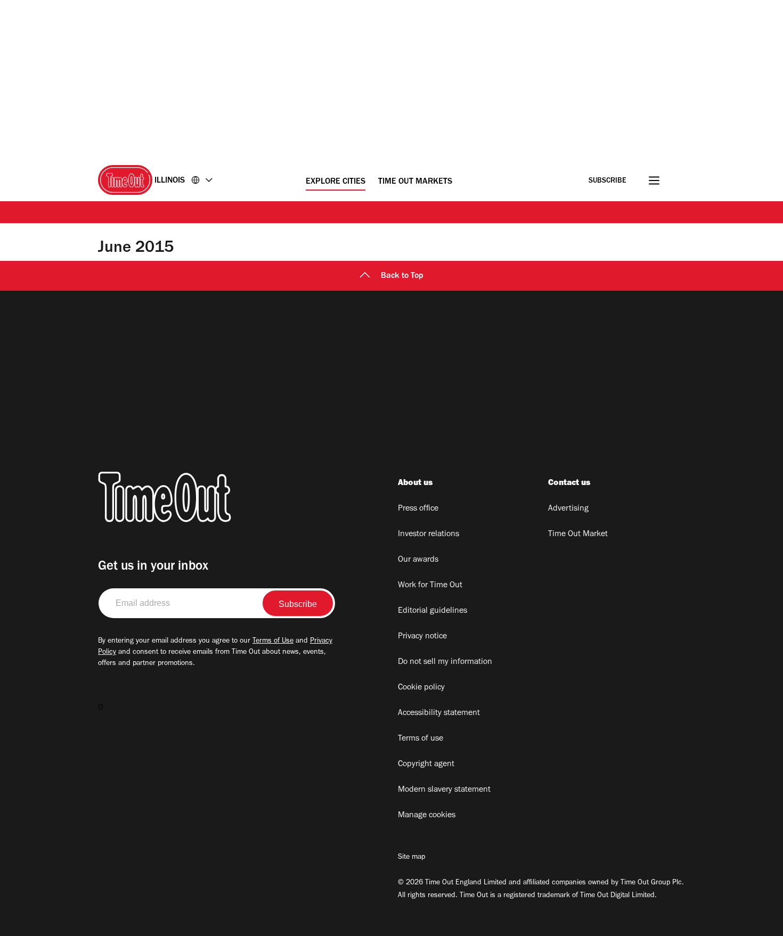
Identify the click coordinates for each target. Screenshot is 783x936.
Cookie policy (421, 688)
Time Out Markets (415, 182)
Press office (418, 509)
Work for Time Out (430, 585)
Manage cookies (426, 815)
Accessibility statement (439, 713)
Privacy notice (422, 637)
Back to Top (402, 276)
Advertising (568, 509)
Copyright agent (426, 764)
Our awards (418, 560)
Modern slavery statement (444, 790)
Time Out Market (578, 534)
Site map (411, 857)
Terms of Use (272, 641)
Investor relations (428, 534)
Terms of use (420, 739)
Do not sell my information (445, 662)
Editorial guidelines (432, 611)
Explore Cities (335, 182)
